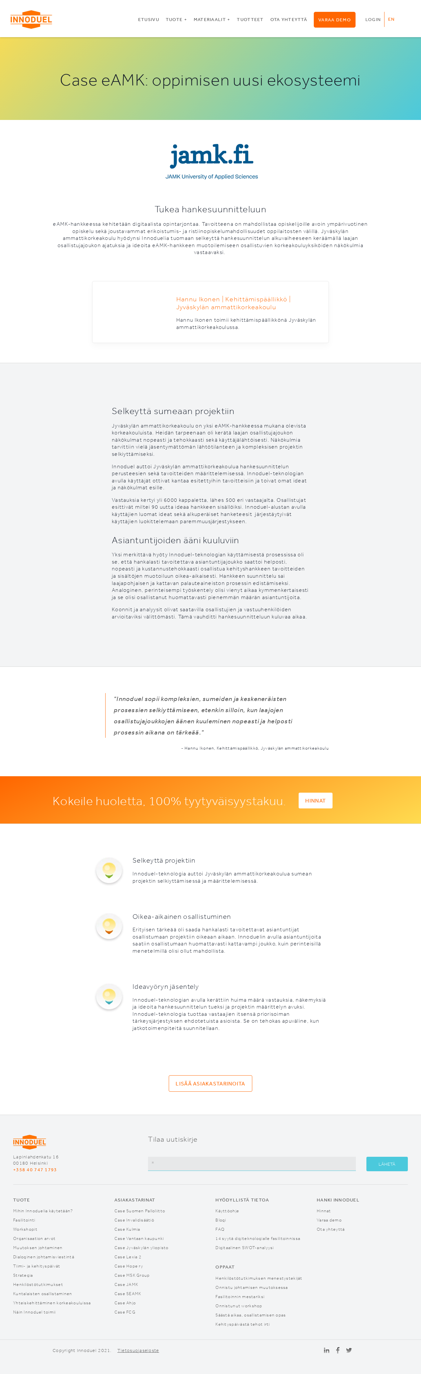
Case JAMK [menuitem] (126, 1284)
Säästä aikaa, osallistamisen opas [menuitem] (250, 1314)
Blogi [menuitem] (220, 1219)
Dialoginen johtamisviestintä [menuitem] (43, 1256)
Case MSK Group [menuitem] (132, 1274)
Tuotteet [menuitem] (250, 19)
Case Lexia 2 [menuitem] (127, 1256)
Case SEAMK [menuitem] (127, 1293)
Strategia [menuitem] (23, 1274)
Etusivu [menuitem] (148, 19)
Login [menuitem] (373, 19)
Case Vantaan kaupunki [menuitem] (139, 1238)
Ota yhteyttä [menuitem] (288, 19)
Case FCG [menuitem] (125, 1311)
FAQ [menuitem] (220, 1228)
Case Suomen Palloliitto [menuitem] (139, 1210)
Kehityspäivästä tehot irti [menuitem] (242, 1323)
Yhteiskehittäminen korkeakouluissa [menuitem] (52, 1302)
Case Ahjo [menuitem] (125, 1302)
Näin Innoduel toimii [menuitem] (34, 1311)
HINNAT (315, 800)
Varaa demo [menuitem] (334, 20)
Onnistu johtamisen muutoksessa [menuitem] (251, 1287)
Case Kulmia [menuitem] (127, 1228)
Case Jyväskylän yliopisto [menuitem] (141, 1247)
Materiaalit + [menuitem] (212, 19)
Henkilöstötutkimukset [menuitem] (38, 1284)
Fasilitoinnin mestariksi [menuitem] (239, 1296)
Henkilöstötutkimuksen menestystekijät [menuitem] (258, 1277)
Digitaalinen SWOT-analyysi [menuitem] (244, 1247)
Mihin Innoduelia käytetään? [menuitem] (43, 1210)
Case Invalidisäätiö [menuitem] (134, 1219)
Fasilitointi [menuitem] (24, 1219)
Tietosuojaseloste (138, 1350)
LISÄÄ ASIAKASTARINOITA (210, 1083)
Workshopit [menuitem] (25, 1228)
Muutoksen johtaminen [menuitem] (38, 1247)
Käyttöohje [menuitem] (227, 1210)
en (391, 19)
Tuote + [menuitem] (176, 19)
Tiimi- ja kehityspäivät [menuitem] (36, 1265)
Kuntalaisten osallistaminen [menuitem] (42, 1293)
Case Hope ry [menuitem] (128, 1265)
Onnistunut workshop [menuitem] (238, 1305)
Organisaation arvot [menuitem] (34, 1238)
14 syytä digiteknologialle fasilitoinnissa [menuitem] (257, 1238)
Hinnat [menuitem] (324, 1210)
